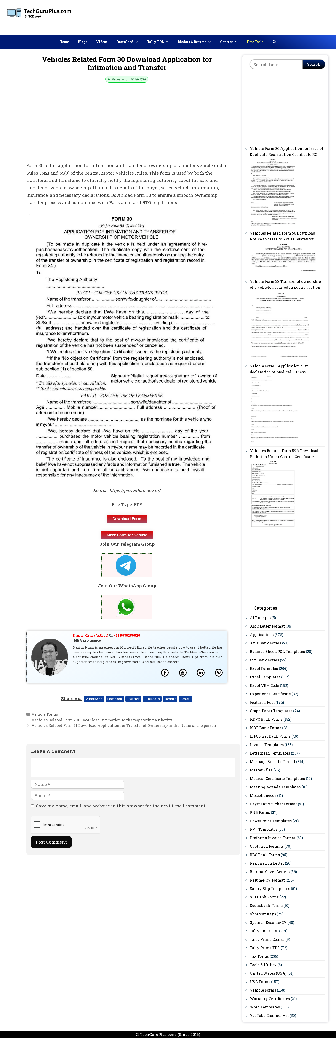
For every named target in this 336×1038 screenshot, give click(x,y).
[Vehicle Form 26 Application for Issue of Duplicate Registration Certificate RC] (273, 224)
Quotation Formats (267, 846)
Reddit (170, 699)
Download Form (126, 519)
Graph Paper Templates (271, 710)
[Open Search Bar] (274, 42)
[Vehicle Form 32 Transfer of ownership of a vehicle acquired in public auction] (281, 357)
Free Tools (255, 42)
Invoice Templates (267, 744)
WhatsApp (93, 699)
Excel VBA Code (264, 685)
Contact (226, 42)
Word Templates (265, 1007)
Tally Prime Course (267, 939)
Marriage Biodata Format (272, 761)
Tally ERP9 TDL (264, 930)
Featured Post (262, 702)
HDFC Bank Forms (266, 719)
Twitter (133, 699)
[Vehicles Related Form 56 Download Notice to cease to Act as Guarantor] (284, 272)
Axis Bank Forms (265, 643)
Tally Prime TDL (265, 947)
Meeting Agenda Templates (275, 787)
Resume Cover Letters (270, 871)
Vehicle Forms (45, 714)
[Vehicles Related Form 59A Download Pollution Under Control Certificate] (273, 526)
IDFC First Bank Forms (270, 736)
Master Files (261, 770)
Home (64, 42)
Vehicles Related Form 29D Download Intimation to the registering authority (102, 719)
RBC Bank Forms (265, 854)
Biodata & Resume (192, 42)
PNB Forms (260, 812)
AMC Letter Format (267, 626)
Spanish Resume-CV (268, 922)
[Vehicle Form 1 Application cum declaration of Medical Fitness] (275, 442)
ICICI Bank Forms (265, 727)
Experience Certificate (270, 693)
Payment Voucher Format (273, 803)
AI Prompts (260, 617)
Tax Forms (259, 956)
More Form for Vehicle (127, 535)
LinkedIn (152, 699)
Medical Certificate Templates (277, 778)
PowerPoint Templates (271, 820)
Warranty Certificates (270, 998)
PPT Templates (263, 829)
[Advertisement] (252, 16)
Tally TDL (155, 42)
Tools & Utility (263, 964)
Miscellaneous (263, 795)
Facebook (114, 699)
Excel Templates (265, 676)
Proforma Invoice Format (273, 837)
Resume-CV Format (267, 880)
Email (186, 699)
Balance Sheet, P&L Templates (277, 651)
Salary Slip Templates (270, 888)
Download (125, 42)
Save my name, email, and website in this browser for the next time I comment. (121, 806)
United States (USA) (268, 973)
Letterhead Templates (270, 753)
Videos (101, 42)
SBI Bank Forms (264, 897)
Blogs (82, 42)
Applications (262, 634)
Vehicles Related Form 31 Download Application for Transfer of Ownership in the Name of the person (124, 725)
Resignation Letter (267, 863)
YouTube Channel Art (269, 1015)
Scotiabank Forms (266, 905)
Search (313, 64)
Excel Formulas (264, 668)
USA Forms (260, 981)
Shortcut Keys (263, 913)
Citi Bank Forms (264, 660)
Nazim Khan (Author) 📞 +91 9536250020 (106, 635)
